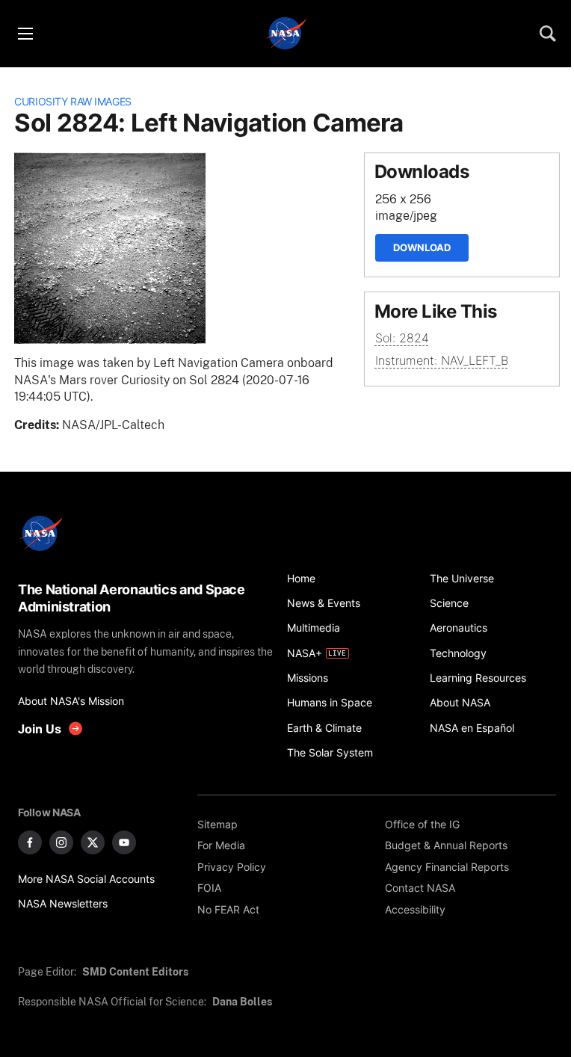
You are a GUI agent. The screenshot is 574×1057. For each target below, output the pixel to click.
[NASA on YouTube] (124, 842)
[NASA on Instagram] (61, 842)
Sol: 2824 (402, 338)
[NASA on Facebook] (30, 842)
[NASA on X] (93, 842)
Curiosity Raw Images (73, 101)
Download (422, 247)
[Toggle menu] (24, 33)
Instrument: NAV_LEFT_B (441, 361)
